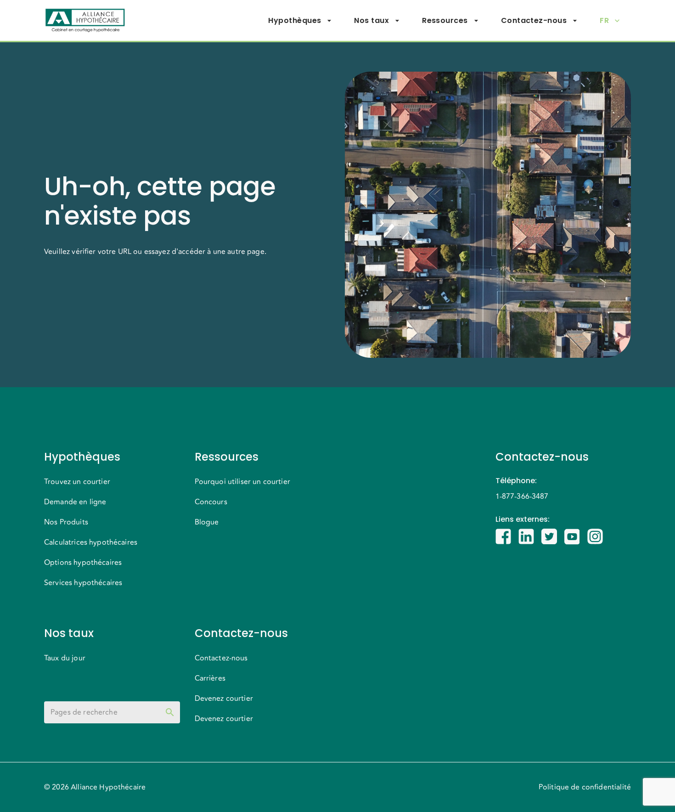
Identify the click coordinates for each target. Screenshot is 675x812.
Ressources (445, 20)
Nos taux (371, 20)
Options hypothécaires (83, 562)
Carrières (210, 678)
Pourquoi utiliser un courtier (242, 481)
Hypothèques (294, 20)
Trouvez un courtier (77, 481)
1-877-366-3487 (522, 496)
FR (604, 20)
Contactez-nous (534, 20)
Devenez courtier (224, 698)
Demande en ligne (75, 502)
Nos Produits (66, 522)
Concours (211, 502)
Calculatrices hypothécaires (90, 542)
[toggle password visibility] (170, 712)
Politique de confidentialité (585, 787)
